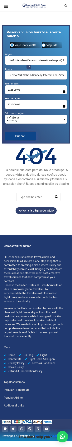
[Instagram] (21, 429)
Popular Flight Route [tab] (16, 389)
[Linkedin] (38, 429)
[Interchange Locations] (28, 66)
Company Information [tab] (17, 245)
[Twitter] (13, 429)
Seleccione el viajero (14, 113)
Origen (8, 54)
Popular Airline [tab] (13, 397)
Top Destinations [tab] (14, 382)
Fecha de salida (12, 83)
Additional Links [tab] (14, 405)
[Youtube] (46, 429)
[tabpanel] (33, 314)
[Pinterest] (30, 429)
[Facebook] (5, 429)
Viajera (13, 118)
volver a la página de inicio (36, 210)
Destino (8, 69)
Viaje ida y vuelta (25, 45)
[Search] (56, 197)
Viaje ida (51, 45)
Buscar (20, 136)
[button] (62, 436)
